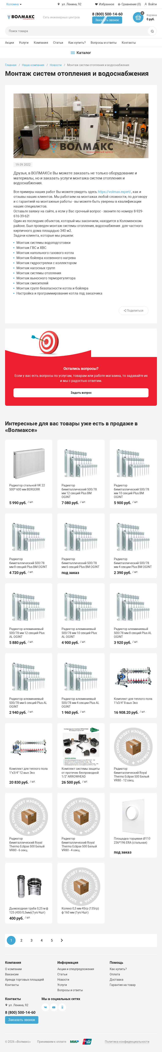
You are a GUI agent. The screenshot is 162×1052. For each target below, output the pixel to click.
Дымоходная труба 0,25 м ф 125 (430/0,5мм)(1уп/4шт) (28, 910)
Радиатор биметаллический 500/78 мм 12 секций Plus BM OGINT (79, 491)
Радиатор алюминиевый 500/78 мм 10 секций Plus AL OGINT (79, 632)
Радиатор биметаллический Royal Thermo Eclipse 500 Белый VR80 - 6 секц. (27, 844)
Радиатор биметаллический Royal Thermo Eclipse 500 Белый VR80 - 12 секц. (131, 774)
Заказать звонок (107, 20)
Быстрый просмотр (28, 463)
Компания (41, 42)
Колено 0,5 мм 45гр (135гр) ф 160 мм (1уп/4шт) (80, 910)
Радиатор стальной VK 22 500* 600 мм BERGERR (27, 487)
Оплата (115, 974)
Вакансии (12, 974)
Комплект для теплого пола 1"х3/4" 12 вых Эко (28, 770)
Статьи (58, 42)
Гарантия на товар (123, 985)
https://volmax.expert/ (114, 192)
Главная (10, 65)
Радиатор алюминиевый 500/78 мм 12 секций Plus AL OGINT (27, 632)
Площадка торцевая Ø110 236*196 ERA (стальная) (132, 840)
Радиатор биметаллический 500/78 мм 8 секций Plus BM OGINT (28, 562)
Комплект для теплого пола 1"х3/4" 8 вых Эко (133, 700)
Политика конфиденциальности (127, 1041)
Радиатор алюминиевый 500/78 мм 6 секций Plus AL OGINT (28, 702)
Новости (56, 65)
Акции (9, 42)
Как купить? (77, 42)
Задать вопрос (81, 392)
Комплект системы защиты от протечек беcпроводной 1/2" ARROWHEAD (81, 772)
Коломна (12, 4)
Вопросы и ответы (104, 42)
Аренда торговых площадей (24, 979)
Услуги (24, 42)
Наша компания (33, 65)
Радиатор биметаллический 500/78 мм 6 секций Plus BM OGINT (80, 562)
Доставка (116, 979)
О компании (13, 969)
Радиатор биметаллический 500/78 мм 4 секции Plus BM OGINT (133, 562)
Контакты (129, 42)
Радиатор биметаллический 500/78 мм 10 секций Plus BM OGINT (131, 491)
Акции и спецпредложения (75, 969)
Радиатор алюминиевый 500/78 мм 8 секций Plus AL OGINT (133, 632)
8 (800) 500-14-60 (107, 14)
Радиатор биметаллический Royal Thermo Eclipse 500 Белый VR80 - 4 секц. (79, 844)
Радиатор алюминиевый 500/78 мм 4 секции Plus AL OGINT (80, 702)
